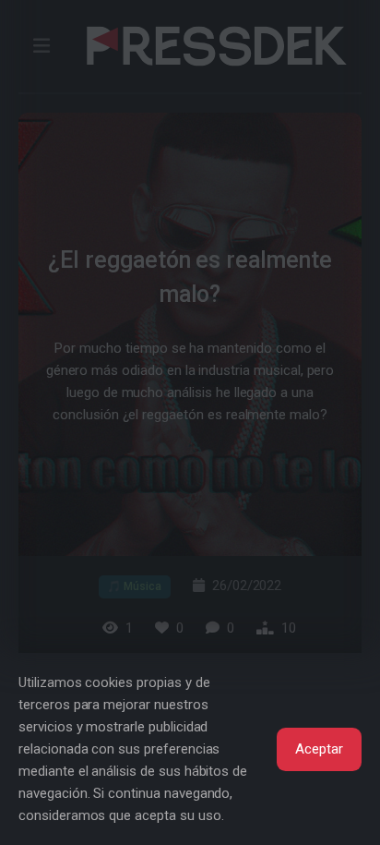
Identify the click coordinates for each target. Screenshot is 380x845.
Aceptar (319, 749)
